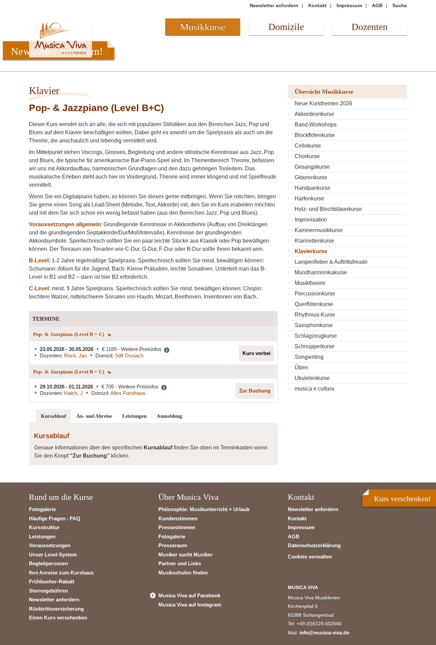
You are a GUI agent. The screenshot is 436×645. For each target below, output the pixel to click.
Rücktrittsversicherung (56, 609)
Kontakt (317, 5)
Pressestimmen (176, 527)
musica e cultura (314, 388)
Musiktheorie (310, 283)
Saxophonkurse (314, 325)
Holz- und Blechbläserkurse (328, 209)
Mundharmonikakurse (321, 272)
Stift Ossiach (129, 355)
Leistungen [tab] (134, 416)
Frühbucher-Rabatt (51, 581)
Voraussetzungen (50, 545)
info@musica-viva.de (324, 632)
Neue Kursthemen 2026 (323, 103)
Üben (301, 367)
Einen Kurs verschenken (58, 617)
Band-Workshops (316, 124)
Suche (399, 5)
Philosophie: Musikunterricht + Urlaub (203, 509)
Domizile (286, 26)
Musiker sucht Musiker (185, 554)
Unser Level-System (53, 554)
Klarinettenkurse (314, 241)
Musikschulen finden (183, 572)
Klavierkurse (311, 251)
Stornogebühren (48, 591)
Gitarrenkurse (311, 177)
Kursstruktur (44, 527)
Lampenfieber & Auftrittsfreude (331, 262)
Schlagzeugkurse (316, 336)
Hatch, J (73, 393)
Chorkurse (307, 156)
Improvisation (311, 219)
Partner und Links (179, 563)
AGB (377, 5)
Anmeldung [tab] (169, 416)
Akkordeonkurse (314, 114)
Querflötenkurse (314, 304)
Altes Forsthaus (127, 393)
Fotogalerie (42, 509)
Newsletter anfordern (274, 5)
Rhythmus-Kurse (315, 315)
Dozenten (370, 26)
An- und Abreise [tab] (94, 416)
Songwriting (309, 357)
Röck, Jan (75, 355)
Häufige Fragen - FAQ (54, 518)
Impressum (349, 5)
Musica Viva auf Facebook (189, 595)
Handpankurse (312, 188)
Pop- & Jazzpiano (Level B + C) (69, 334)
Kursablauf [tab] (53, 416)
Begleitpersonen (48, 563)
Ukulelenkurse (312, 378)
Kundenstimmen (178, 518)
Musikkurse (202, 26)
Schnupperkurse (314, 346)
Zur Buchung (254, 391)
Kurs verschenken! (402, 498)
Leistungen (42, 536)
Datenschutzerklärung (314, 545)
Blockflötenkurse (315, 135)
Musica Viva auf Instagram (189, 605)
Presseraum (172, 545)
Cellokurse (308, 146)
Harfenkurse (309, 198)
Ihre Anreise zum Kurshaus (61, 572)
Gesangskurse (312, 167)
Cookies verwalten (310, 556)
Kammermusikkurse (319, 230)
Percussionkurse (315, 293)
